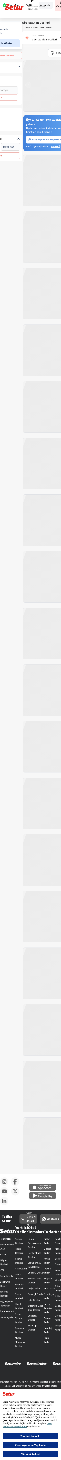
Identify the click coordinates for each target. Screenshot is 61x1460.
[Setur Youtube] (5, 1195)
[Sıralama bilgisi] (52, 53)
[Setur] (14, 7)
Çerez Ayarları (7, 1317)
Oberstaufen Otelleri (42, 27)
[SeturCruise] (37, 1363)
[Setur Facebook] (16, 1185)
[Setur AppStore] (44, 1190)
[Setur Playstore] (44, 1198)
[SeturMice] (13, 1363)
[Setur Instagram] (5, 1185)
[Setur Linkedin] (5, 1204)
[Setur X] (16, 1195)
